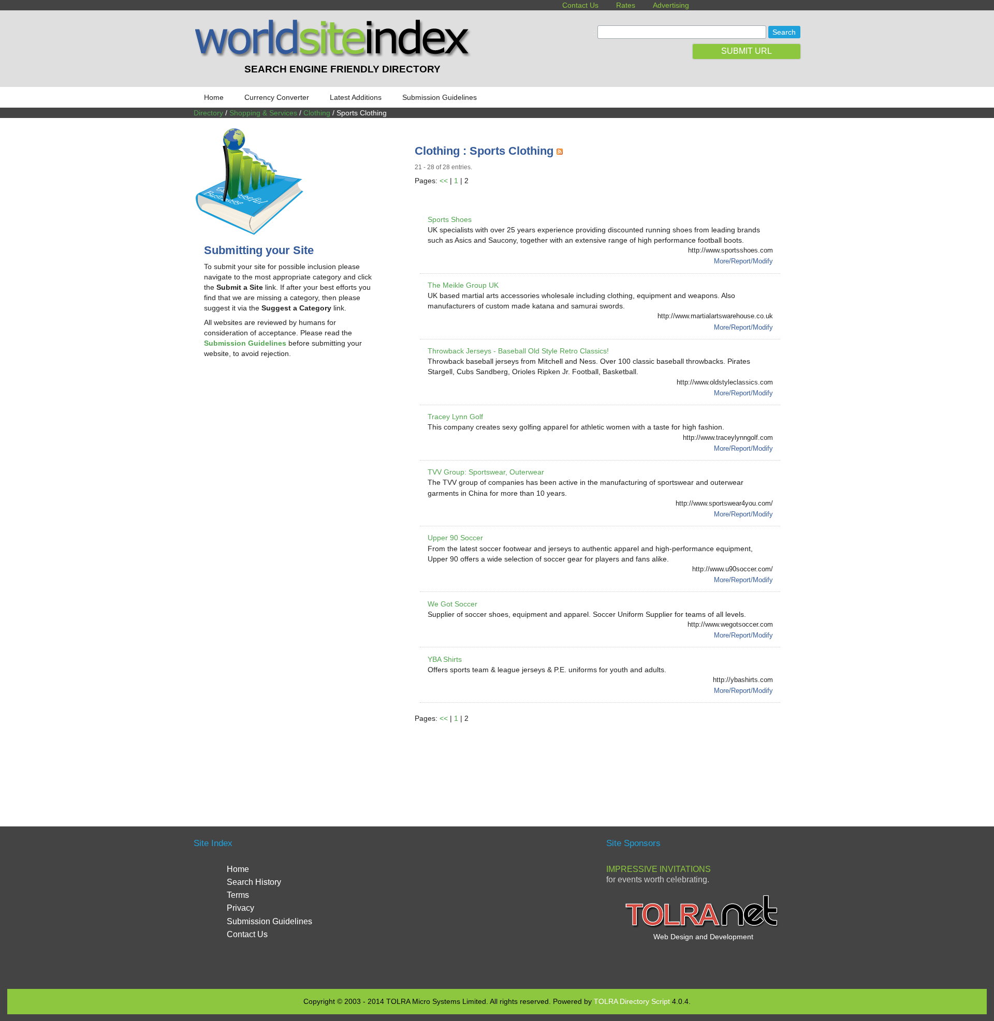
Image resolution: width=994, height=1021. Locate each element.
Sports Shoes (450, 219)
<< (444, 180)
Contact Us (580, 5)
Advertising (671, 5)
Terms (238, 895)
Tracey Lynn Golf (455, 416)
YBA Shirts (445, 659)
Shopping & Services (263, 113)
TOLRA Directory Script (632, 1001)
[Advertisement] (291, 449)
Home (214, 97)
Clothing (316, 113)
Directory (208, 113)
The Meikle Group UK (463, 285)
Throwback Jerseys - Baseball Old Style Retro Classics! (518, 351)
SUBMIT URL (746, 51)
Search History (254, 882)
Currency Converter (276, 97)
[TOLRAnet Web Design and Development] (703, 926)
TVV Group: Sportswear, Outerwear (486, 472)
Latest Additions (356, 97)
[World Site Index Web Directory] (335, 54)
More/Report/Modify (743, 261)
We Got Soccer (452, 604)
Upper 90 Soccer (455, 538)
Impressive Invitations (658, 869)
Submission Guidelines (439, 97)
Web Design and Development (703, 937)
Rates (625, 5)
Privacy (240, 908)
